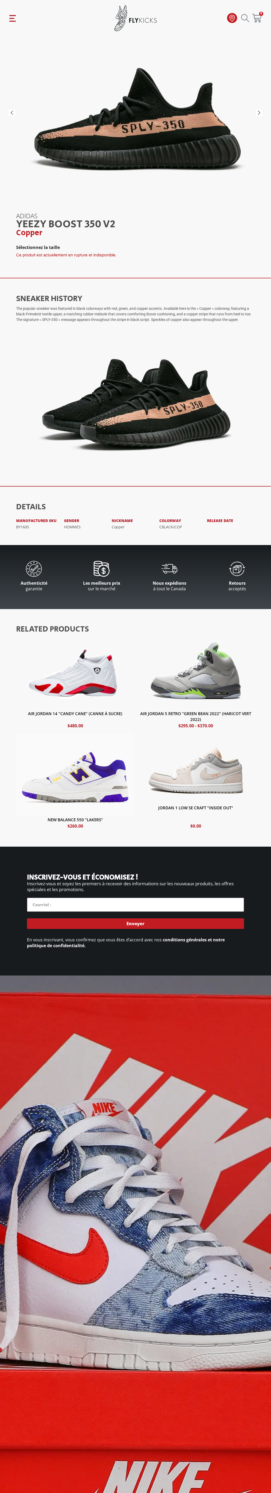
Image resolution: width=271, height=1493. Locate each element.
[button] (12, 113)
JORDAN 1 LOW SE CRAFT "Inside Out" (195, 807)
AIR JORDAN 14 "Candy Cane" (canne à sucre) (75, 713)
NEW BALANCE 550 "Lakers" (75, 819)
